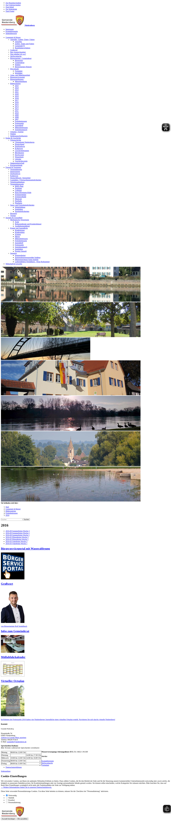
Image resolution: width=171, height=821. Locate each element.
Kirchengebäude (16, 165)
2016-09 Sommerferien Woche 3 (18, 531)
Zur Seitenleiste (11, 9)
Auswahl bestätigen (8, 819)
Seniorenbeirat (20, 255)
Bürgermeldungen (16, 79)
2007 (17, 119)
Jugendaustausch (21, 130)
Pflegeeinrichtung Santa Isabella (26, 260)
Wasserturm (19, 157)
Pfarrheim (18, 203)
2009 (17, 115)
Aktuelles (18, 42)
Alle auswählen (22, 819)
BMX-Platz (19, 186)
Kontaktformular (12, 31)
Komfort (11, 800)
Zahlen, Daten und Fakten (24, 44)
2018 (17, 98)
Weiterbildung (20, 207)
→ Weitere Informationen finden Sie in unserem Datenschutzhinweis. (26, 787)
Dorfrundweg (20, 146)
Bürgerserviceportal (17, 77)
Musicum (18, 199)
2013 (17, 107)
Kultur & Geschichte (13, 138)
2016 (17, 102)
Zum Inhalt (10, 7)
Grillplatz (18, 190)
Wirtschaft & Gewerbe (14, 264)
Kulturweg (19, 149)
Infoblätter (18, 73)
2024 (17, 88)
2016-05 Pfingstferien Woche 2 (17, 537)
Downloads (14, 69)
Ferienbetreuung (21, 121)
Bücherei (13, 213)
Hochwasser (19, 155)
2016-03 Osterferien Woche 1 (16, 544)
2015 (17, 104)
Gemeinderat (19, 63)
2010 (17, 113)
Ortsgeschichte (15, 140)
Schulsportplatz (20, 195)
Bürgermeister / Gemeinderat (20, 58)
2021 (17, 92)
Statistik (11, 798)
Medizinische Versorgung (19, 220)
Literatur (18, 159)
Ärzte (17, 222)
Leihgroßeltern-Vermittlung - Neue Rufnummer (32, 262)
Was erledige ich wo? (18, 54)
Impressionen (15, 172)
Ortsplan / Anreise (16, 132)
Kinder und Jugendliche (19, 228)
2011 (16, 111)
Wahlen (17, 65)
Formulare (18, 71)
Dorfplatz (18, 188)
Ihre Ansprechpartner (18, 52)
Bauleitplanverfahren (22, 48)
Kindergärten (20, 232)
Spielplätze (19, 209)
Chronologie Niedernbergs (24, 142)
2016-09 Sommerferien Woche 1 (18, 535)
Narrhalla (18, 201)
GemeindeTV (20, 46)
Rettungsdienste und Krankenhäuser (28, 224)
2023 (17, 90)
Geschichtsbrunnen (22, 151)
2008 (17, 117)
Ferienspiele (19, 123)
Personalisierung (14, 802)
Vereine (13, 216)
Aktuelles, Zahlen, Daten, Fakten (22, 40)
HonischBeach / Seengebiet (20, 178)
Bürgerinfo (19, 60)
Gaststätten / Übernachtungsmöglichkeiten (25, 180)
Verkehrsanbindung (17, 182)
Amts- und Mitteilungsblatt (20, 75)
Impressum (10, 29)
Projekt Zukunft (21, 251)
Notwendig (12, 795)
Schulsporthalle (20, 197)
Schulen (18, 234)
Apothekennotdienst (22, 226)
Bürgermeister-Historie (23, 67)
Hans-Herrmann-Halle (23, 193)
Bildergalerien (15, 84)
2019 (17, 96)
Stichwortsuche (16, 56)
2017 (17, 100)
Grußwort (13, 50)
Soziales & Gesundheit (14, 218)
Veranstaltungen (16, 169)
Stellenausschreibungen (18, 136)
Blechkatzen (19, 153)
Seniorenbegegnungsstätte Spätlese (27, 257)
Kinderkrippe (20, 230)
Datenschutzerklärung (14, 767)
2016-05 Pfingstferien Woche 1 (17, 539)
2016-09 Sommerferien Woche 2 (18, 533)
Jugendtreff (19, 125)
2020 (17, 94)
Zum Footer (10, 11)
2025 (17, 86)
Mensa (17, 237)
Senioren (13, 253)
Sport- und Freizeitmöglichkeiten (22, 205)
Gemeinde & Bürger (13, 37)
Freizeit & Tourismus (13, 167)
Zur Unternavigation (13, 5)
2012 (17, 109)
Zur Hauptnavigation (13, 3)
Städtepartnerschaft (17, 163)
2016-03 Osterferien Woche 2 (16, 541)
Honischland (19, 144)
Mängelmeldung (21, 81)
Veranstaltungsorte (17, 184)
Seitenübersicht (11, 33)
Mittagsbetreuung (21, 128)
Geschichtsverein (21, 161)
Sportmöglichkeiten (22, 211)
